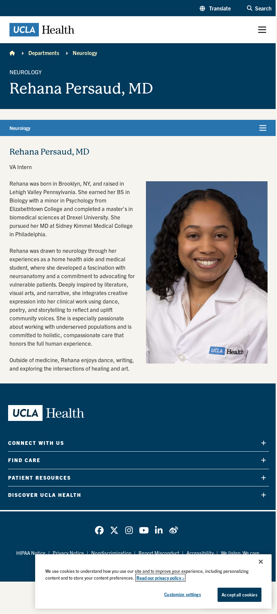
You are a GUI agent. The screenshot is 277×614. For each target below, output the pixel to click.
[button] (215, 8)
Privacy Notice (68, 553)
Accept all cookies (239, 594)
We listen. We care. (241, 553)
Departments (43, 52)
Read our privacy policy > (160, 578)
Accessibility (200, 553)
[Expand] (263, 443)
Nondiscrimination (111, 553)
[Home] (12, 53)
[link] (99, 530)
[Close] (260, 561)
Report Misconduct (158, 553)
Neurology (85, 52)
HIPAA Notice (31, 553)
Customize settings (182, 594)
